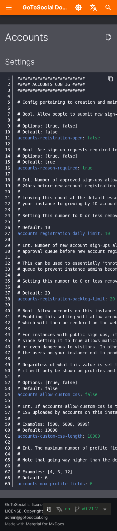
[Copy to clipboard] (111, 78)
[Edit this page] (108, 37)
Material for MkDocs (45, 524)
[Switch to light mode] (78, 7)
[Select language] (93, 7)
